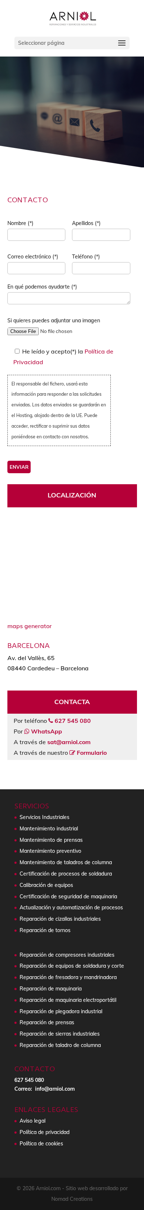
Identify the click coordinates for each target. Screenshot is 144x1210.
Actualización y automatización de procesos (71, 907)
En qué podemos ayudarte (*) (42, 286)
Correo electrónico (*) (32, 256)
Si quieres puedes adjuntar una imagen (53, 320)
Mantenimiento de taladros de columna (66, 862)
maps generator (29, 626)
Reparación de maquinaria (51, 988)
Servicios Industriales (44, 817)
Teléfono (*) (86, 256)
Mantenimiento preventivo (50, 851)
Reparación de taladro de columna (60, 1045)
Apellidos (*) (86, 223)
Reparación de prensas (47, 1022)
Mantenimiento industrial (49, 828)
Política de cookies (41, 1143)
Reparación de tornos (45, 930)
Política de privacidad (44, 1132)
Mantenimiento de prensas (51, 840)
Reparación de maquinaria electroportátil (68, 1000)
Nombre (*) (20, 223)
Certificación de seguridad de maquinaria (68, 896)
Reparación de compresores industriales (67, 955)
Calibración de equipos (46, 885)
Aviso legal (32, 1120)
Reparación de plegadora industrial (61, 1011)
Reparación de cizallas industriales (60, 919)
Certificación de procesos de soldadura (66, 873)
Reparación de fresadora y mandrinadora (68, 977)
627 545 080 (29, 1080)
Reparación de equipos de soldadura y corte (72, 966)
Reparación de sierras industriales (60, 1033)
